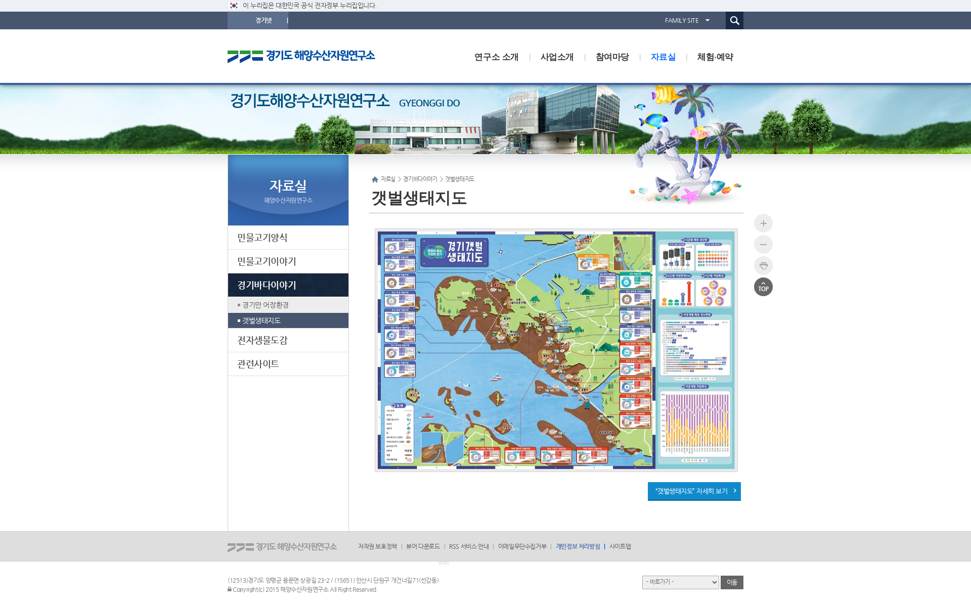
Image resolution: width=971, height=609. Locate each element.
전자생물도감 (262, 340)
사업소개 (557, 56)
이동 (732, 582)
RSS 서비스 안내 (469, 546)
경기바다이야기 (266, 284)
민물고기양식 (262, 237)
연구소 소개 (496, 56)
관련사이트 (258, 363)
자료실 (663, 56)
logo (311, 56)
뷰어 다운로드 (422, 546)
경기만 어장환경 (265, 305)
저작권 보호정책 (377, 546)
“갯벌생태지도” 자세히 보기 (691, 491)
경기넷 (263, 20)
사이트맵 (620, 546)
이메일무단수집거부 (522, 546)
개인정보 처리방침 (578, 546)
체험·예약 (715, 56)
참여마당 (612, 56)
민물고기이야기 (266, 261)
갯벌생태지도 (261, 320)
